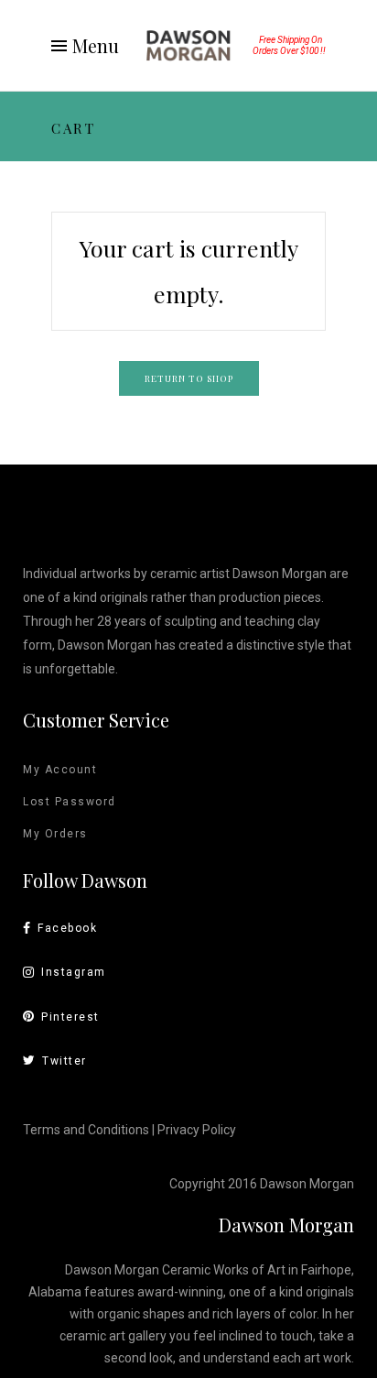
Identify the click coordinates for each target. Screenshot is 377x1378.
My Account (60, 769)
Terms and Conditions (86, 1129)
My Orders (55, 833)
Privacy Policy (196, 1129)
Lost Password (69, 801)
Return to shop (189, 378)
